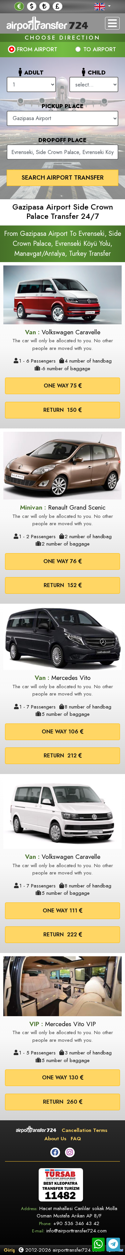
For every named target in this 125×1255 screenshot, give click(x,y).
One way (60, 386)
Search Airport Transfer (63, 177)
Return (60, 410)
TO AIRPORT (99, 49)
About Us (55, 1138)
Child (97, 73)
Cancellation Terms (84, 1130)
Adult (34, 73)
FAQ (76, 1138)
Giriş (9, 1250)
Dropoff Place (62, 140)
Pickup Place (63, 106)
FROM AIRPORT (37, 49)
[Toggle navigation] (112, 23)
